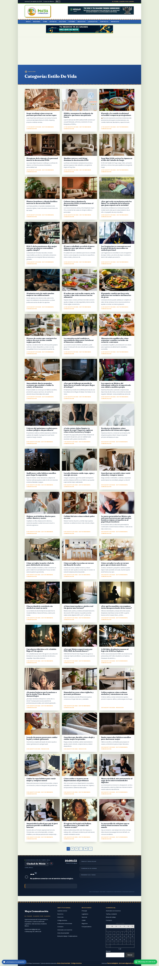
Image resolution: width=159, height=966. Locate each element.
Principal (84, 911)
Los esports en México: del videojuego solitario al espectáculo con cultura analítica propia (116, 385)
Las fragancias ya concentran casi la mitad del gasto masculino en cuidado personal (116, 248)
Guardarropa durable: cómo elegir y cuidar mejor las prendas (79, 738)
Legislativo (93, 21)
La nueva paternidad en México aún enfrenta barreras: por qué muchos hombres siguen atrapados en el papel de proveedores (116, 519)
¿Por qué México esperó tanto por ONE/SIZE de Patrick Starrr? (78, 650)
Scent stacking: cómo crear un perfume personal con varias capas (41, 114)
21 (124, 939)
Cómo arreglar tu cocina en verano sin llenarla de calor (79, 564)
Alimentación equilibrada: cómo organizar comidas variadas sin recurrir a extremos (115, 340)
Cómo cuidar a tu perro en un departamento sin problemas (76, 779)
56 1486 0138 (37, 931)
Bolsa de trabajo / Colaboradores (67, 936)
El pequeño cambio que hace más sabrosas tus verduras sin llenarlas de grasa (116, 295)
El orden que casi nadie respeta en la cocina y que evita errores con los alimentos (79, 295)
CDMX (45, 21)
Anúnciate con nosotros (64, 930)
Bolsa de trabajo (111, 917)
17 (108, 939)
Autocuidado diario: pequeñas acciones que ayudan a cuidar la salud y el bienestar (40, 385)
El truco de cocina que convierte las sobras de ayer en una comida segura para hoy (41, 340)
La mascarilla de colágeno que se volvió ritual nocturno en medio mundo (115, 825)
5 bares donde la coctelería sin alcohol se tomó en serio (39, 607)
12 (116, 936)
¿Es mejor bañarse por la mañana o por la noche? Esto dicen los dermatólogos (41, 694)
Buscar (108, 951)
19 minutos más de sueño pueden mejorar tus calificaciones (40, 294)
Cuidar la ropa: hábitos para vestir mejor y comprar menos (41, 779)
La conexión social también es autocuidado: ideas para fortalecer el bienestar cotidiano (79, 340)
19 (116, 939)
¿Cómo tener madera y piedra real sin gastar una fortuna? (78, 607)
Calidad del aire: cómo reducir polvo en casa (79, 517)
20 (85, 848)
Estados (53, 21)
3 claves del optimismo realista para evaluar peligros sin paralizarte (41, 429)
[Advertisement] (79, 51)
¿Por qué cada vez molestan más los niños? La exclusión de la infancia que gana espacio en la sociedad (116, 203)
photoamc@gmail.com (33, 929)
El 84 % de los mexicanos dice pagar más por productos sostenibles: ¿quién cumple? (41, 248)
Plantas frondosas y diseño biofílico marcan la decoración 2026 (41, 202)
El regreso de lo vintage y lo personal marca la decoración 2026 (42, 159)
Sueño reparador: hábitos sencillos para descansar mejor (116, 738)
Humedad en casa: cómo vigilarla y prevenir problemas (78, 693)
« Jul (119, 949)
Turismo (71, 21)
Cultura (62, 21)
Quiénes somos (62, 911)
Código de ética (62, 920)
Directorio (60, 917)
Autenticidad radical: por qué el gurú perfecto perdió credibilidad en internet (42, 825)
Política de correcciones (64, 923)
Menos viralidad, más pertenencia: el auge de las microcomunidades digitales (116, 780)
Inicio (28, 21)
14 (124, 936)
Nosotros (60, 914)
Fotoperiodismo (86, 926)
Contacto (104, 21)
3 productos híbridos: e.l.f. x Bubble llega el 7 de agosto (41, 650)
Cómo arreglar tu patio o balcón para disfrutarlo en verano (40, 564)
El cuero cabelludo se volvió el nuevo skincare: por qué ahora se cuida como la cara (79, 248)
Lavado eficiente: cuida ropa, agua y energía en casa (79, 474)
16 (132, 936)
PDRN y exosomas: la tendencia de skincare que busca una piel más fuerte (78, 115)
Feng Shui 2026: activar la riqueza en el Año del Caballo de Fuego (116, 159)
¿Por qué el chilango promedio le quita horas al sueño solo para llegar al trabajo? (79, 385)
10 (108, 936)
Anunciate (115, 21)
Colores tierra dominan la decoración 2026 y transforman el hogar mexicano (78, 203)
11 (112, 936)
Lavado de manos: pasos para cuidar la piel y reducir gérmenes (42, 738)
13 (120, 936)
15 (128, 936)
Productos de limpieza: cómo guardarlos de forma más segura (115, 429)
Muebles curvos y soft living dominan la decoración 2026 (76, 159)
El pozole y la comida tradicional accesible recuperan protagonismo (116, 114)
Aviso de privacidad (63, 933)
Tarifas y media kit (111, 914)
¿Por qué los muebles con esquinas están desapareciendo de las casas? (116, 607)
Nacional (36, 21)
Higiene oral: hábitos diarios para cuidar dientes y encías (40, 517)
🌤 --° (58, 1)
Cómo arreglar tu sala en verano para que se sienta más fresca (115, 564)
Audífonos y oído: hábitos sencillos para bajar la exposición (41, 474)
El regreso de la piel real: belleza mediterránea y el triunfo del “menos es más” (77, 825)
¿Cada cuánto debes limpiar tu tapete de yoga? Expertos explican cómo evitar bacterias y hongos (78, 430)
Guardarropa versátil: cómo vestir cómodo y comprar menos (115, 474)
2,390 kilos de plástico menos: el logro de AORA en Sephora (114, 650)
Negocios (81, 21)
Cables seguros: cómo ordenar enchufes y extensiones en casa (114, 693)
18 (112, 939)
